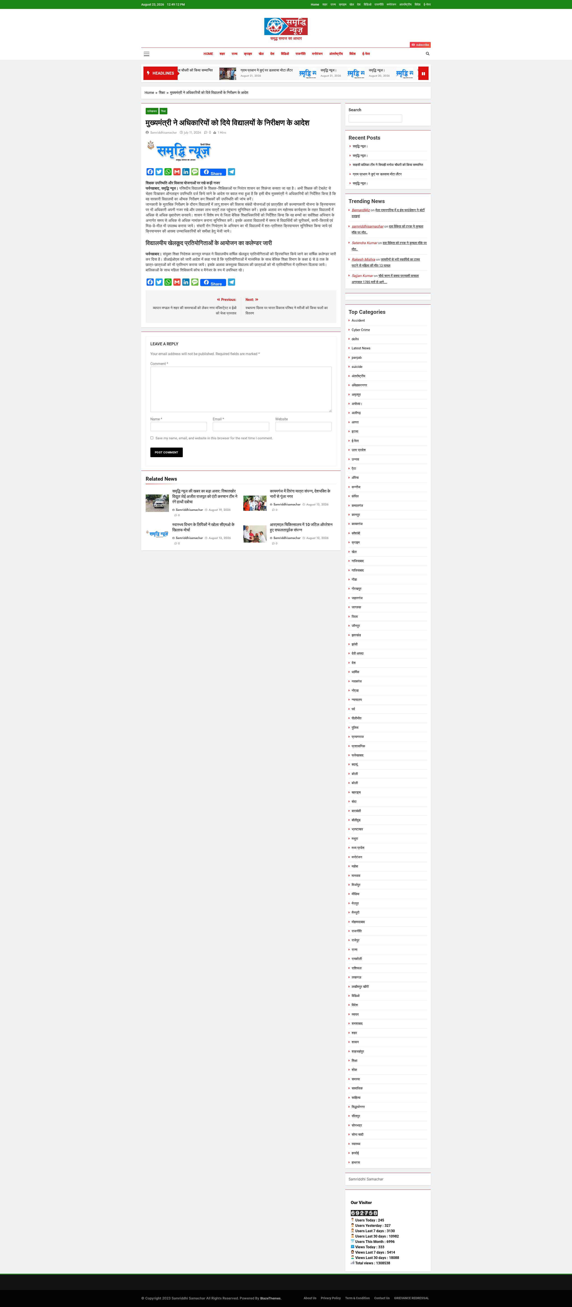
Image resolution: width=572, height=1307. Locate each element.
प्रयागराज (358, 737)
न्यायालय (357, 700)
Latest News (361, 348)
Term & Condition (357, 1298)
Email (218, 419)
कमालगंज (357, 506)
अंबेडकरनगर (359, 385)
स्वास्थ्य (356, 1144)
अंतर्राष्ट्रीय (405, 4)
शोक (354, 1070)
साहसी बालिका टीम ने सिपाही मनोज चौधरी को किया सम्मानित (388, 165)
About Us (310, 1298)
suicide (357, 367)
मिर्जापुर (356, 885)
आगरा (355, 422)
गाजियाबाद (358, 561)
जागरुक (356, 607)
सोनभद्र (357, 1125)
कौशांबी (356, 533)
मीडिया (355, 894)
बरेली (355, 774)
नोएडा (355, 691)
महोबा (355, 866)
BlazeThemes (270, 1298)
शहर (324, 4)
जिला (355, 617)
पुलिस (355, 728)
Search (355, 109)
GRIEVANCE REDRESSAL (411, 1298)
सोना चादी (357, 1135)
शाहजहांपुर (358, 1051)
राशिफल (357, 968)
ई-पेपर (427, 4)
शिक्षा (163, 111)
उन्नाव (355, 459)
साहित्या (356, 1098)
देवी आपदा (358, 653)
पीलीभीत (356, 718)
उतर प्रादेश (359, 450)
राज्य (333, 4)
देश (359, 4)
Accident (358, 320)
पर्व (353, 709)
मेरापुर (355, 903)
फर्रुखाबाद (152, 111)
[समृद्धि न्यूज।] (245, 73)
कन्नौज (356, 487)
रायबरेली (357, 959)
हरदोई (355, 1153)
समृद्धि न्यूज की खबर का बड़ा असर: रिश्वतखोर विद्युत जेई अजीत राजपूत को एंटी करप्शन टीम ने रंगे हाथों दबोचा (204, 496)
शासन (355, 1042)
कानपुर (356, 515)
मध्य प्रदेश (358, 848)
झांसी (355, 644)
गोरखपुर (357, 589)
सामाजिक (357, 1088)
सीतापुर (356, 1116)
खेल (351, 4)
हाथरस (356, 1162)
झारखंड (356, 635)
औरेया (355, 478)
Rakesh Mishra (363, 259)
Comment (159, 364)
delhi (355, 339)
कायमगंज (357, 524)
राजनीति (379, 4)
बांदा (354, 802)
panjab (357, 358)
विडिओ (367, 4)
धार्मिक (355, 672)
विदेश (418, 4)
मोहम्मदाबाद (358, 922)
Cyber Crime (361, 330)
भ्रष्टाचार (357, 829)
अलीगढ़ (356, 413)
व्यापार (355, 1014)
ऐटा (354, 469)
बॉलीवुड (356, 820)
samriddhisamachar (163, 132)
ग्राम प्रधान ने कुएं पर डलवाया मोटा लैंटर (204, 70)
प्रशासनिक (358, 746)
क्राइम (342, 4)
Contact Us (382, 1298)
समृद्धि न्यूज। (266, 70)
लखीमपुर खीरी (360, 987)
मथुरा (355, 839)
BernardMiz (361, 210)
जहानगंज (357, 598)
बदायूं (355, 764)
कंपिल (355, 496)
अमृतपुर (356, 395)
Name (156, 419)
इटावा (355, 431)
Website (281, 419)
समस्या (356, 1079)
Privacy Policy (331, 1298)
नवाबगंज (357, 681)
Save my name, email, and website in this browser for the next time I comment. (214, 438)
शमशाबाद (357, 1024)
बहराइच (356, 792)
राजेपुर (356, 940)
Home (315, 4)
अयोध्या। (357, 404)
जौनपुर (356, 626)
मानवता (356, 876)
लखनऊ (356, 977)
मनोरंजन (391, 4)
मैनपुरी (355, 913)
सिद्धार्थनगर (358, 1107)
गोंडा (354, 580)
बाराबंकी (356, 811)
